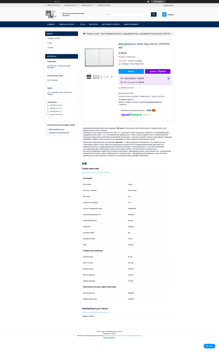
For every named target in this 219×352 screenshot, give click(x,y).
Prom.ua (119, 331)
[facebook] (83, 164)
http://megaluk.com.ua (56, 129)
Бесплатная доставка (126, 93)
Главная (51, 24)
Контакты (93, 24)
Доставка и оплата (110, 24)
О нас (82, 24)
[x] (85, 164)
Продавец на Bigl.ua (109, 333)
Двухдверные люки (131, 34)
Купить (131, 71)
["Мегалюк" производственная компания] (52, 18)
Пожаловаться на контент (112, 335)
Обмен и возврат (131, 24)
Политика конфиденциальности (132, 335)
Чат (211, 346)
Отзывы (50, 47)
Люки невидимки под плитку (111, 34)
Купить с (154, 71)
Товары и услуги (66, 24)
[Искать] (154, 14)
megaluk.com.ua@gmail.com (59, 132)
